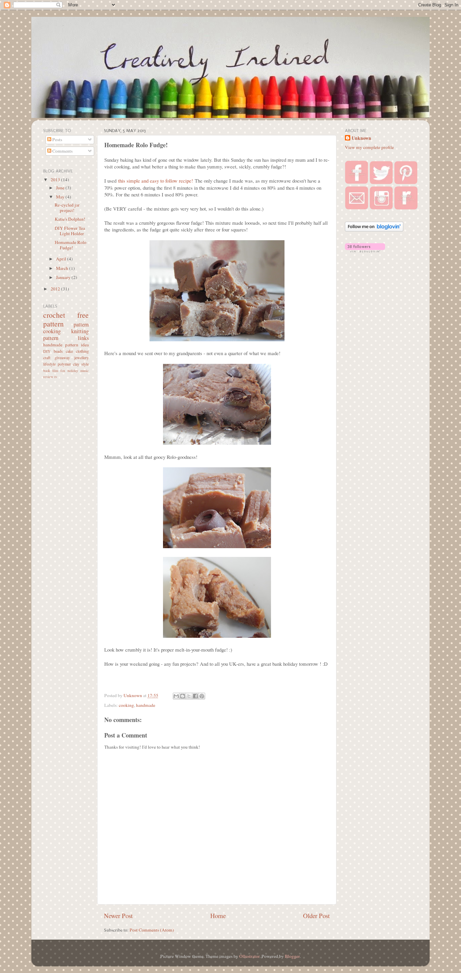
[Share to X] (189, 696)
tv (55, 376)
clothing (82, 351)
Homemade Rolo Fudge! (70, 245)
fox (62, 370)
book (46, 370)
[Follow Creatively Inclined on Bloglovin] (374, 230)
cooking (126, 705)
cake (69, 351)
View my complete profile (369, 147)
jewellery (81, 357)
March (62, 268)
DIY (47, 351)
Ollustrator (249, 956)
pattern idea (77, 345)
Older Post (316, 915)
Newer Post (118, 915)
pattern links (66, 338)
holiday (72, 370)
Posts (56, 139)
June (60, 188)
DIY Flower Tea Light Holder (70, 231)
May (60, 197)
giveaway (62, 357)
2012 (56, 289)
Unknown (361, 138)
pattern (81, 324)
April (61, 259)
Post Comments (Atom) (152, 930)
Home (218, 915)
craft (46, 357)
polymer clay (68, 364)
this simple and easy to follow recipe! (155, 180)
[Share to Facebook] (195, 696)
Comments (62, 151)
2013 (56, 180)
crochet (54, 315)
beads (58, 351)
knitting (80, 331)
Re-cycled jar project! (67, 207)
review (48, 376)
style (85, 364)
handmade (145, 705)
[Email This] (176, 696)
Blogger (292, 956)
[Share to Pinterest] (201, 696)
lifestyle (49, 364)
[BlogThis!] (182, 696)
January (64, 277)
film (55, 370)
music (84, 370)
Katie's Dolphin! (70, 219)
